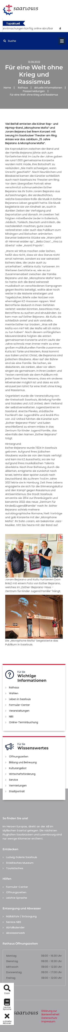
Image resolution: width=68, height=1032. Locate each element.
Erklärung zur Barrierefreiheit (50, 1012)
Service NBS (13, 922)
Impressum (48, 1021)
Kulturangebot (18, 768)
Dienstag (12, 961)
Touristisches (14, 868)
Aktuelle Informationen (48, 87)
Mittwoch (12, 967)
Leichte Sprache (16, 898)
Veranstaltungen (19, 710)
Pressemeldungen (34, 91)
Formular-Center (19, 705)
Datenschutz (49, 1018)
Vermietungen (18, 785)
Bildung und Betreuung (23, 762)
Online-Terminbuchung (23, 722)
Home (7, 87)
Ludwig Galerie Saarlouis (21, 857)
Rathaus (23, 87)
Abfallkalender (15, 927)
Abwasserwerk (15, 933)
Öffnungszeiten (18, 756)
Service (13, 780)
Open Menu (61, 40)
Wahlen (13, 693)
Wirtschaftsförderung (22, 774)
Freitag (10, 978)
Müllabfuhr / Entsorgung (21, 916)
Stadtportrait (17, 791)
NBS (11, 716)
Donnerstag (14, 972)
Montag (11, 956)
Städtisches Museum (19, 863)
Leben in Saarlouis (20, 699)
